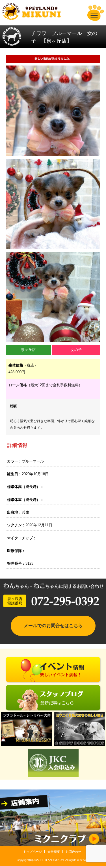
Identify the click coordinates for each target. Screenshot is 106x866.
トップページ (32, 851)
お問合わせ (73, 851)
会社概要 (53, 851)
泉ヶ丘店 (28, 350)
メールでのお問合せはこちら (53, 625)
